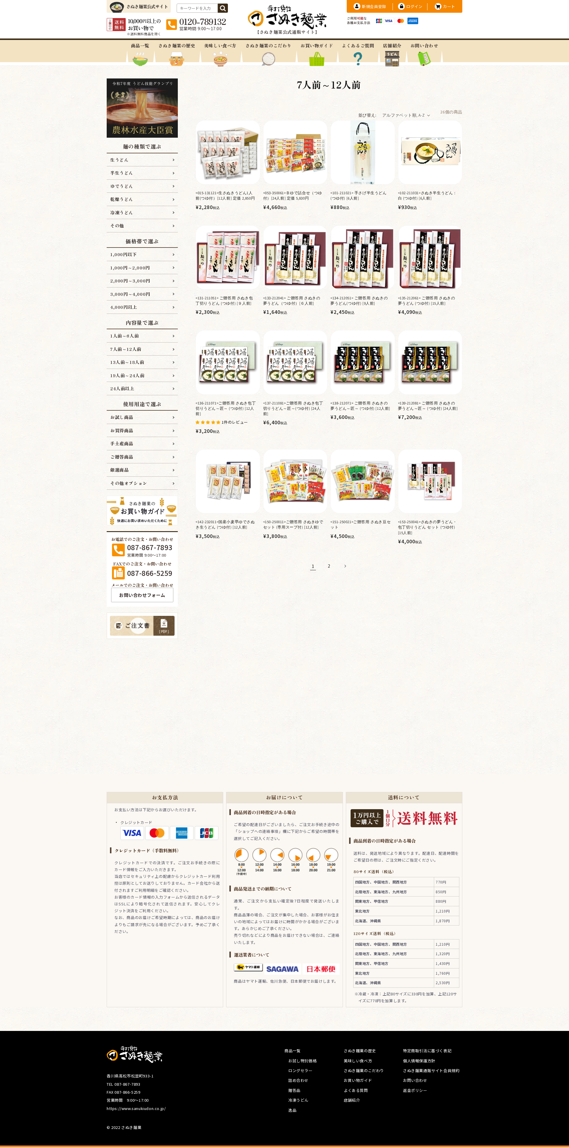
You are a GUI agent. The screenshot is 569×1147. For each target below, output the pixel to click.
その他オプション (128, 483)
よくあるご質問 (358, 45)
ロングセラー (300, 1070)
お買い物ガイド (317, 45)
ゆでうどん (121, 186)
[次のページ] (344, 566)
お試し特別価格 (302, 1061)
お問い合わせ (424, 45)
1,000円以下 (123, 254)
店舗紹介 (392, 45)
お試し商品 (121, 417)
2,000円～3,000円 (130, 280)
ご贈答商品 (121, 457)
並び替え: (367, 115)
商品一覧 (140, 45)
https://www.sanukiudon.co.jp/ (136, 1108)
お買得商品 (121, 430)
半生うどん (121, 173)
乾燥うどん (121, 199)
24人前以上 (122, 388)
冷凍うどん (121, 212)
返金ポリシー (415, 1090)
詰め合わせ (298, 1080)
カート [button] (449, 6)
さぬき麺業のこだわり (268, 45)
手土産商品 (121, 443)
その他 (117, 225)
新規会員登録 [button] (374, 6)
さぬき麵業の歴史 (360, 1050)
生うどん (119, 160)
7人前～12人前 (125, 349)
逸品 (292, 1110)
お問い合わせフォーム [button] (142, 595)
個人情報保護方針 (419, 1061)
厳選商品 (119, 470)
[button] (209, 422)
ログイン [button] (414, 6)
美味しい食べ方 (220, 45)
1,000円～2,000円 (130, 267)
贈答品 (294, 1090)
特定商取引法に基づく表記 (427, 1050)
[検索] (223, 8)
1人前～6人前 (124, 335)
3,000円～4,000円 (130, 294)
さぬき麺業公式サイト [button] (147, 6)
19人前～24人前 (127, 375)
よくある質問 (356, 1090)
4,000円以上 (123, 307)
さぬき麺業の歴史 (176, 45)
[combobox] (197, 8)
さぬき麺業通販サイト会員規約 (431, 1070)
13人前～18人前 (127, 362)
